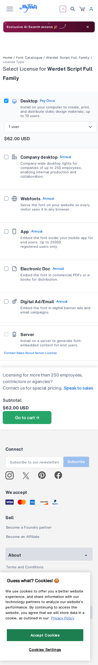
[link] (82, 9)
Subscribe (76, 461)
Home (7, 57)
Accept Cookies (45, 635)
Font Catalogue (29, 57)
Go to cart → (27, 417)
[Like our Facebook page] (60, 475)
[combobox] (50, 126)
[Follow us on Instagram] (11, 475)
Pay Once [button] (47, 101)
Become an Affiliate (22, 536)
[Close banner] (87, 27)
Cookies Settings (45, 649)
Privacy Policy (62, 618)
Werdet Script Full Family (68, 57)
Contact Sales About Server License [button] (30, 353)
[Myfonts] (29, 11)
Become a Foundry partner (29, 527)
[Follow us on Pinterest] (44, 475)
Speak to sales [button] (78, 388)
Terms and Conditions (25, 567)
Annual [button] (65, 157)
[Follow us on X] (28, 475)
